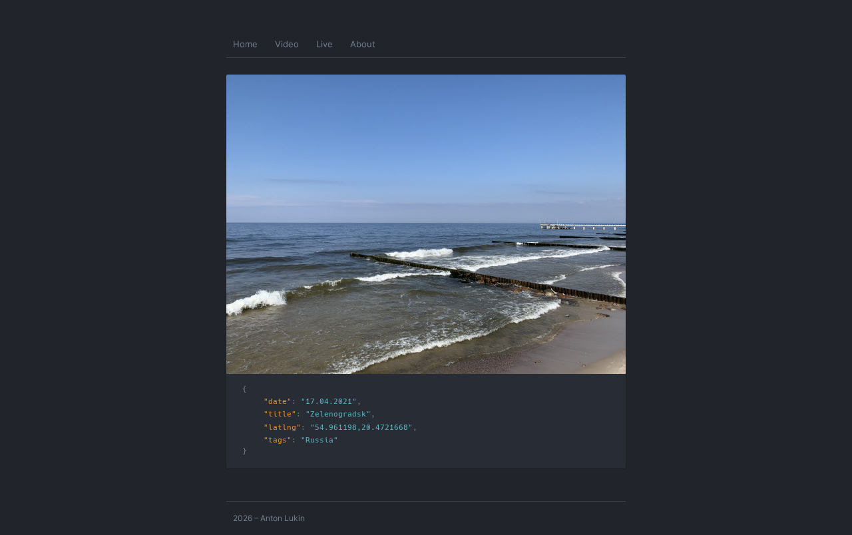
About (362, 44)
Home (245, 44)
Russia (319, 440)
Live (324, 44)
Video (287, 44)
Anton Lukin (282, 518)
